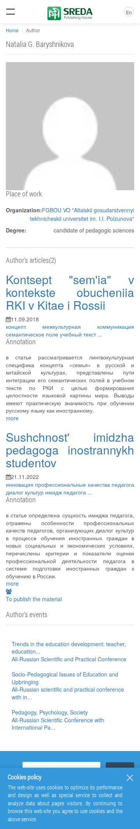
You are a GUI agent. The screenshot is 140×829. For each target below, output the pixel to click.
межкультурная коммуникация (88, 326)
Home (12, 30)
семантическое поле (33, 334)
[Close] (130, 778)
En (129, 12)
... (100, 334)
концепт (24, 326)
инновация (20, 484)
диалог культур (25, 492)
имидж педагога (66, 492)
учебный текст (79, 334)
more (12, 418)
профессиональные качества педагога (84, 484)
